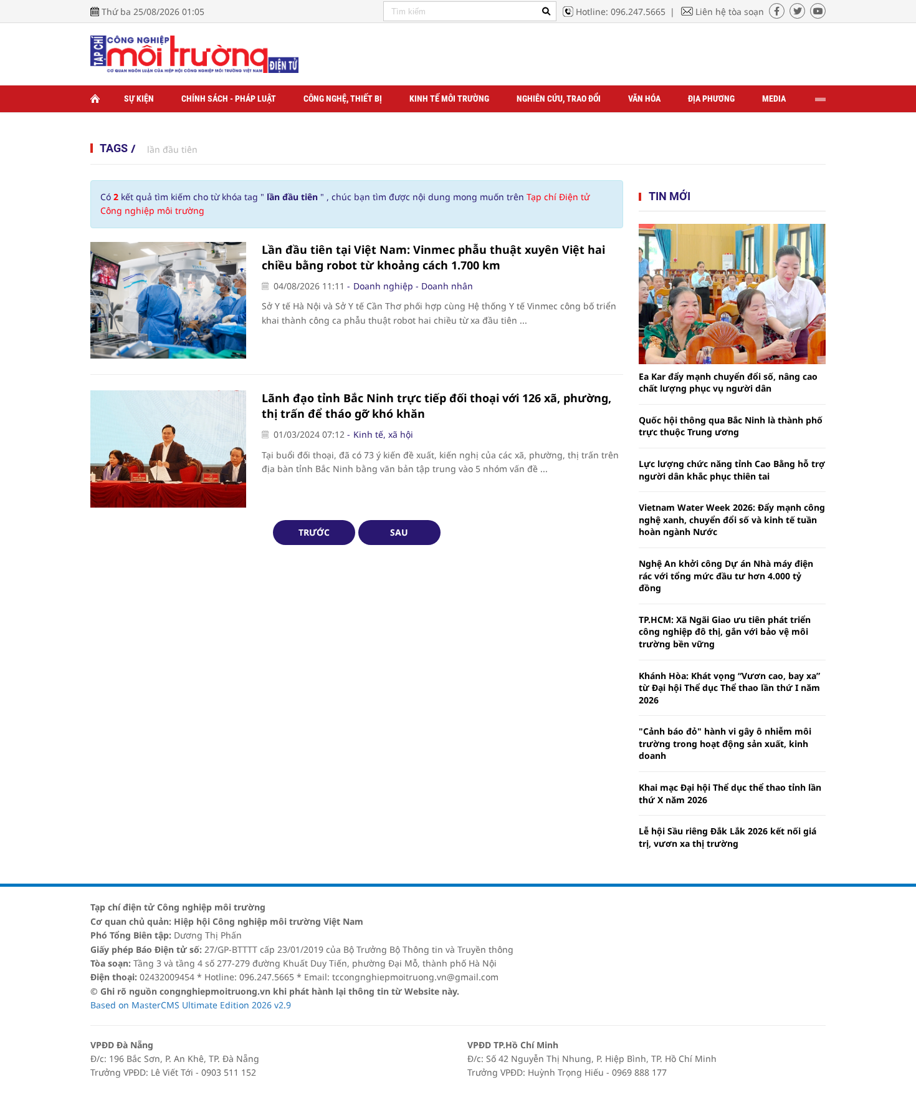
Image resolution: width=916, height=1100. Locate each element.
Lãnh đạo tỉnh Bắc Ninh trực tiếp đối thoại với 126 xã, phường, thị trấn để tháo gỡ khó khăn (436, 405)
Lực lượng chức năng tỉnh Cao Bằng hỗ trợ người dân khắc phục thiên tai (732, 470)
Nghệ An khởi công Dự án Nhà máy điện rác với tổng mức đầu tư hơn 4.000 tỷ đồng (726, 575)
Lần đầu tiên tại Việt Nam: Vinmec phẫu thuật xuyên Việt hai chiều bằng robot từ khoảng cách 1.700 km (433, 257)
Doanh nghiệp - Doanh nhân (413, 286)
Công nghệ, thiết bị (342, 99)
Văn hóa (644, 99)
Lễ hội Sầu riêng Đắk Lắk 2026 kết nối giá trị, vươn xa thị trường (727, 837)
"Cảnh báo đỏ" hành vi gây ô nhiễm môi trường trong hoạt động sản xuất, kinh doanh (725, 743)
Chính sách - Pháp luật (228, 99)
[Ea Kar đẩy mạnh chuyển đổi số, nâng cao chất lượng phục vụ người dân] (732, 294)
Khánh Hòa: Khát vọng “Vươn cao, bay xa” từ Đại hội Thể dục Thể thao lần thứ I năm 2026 (729, 688)
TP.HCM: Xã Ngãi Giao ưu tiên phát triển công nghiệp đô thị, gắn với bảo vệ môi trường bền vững (725, 632)
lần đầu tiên (172, 149)
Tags (114, 148)
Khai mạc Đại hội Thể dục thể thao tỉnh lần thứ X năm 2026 (730, 793)
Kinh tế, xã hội (383, 434)
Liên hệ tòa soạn (729, 11)
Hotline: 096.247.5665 (621, 11)
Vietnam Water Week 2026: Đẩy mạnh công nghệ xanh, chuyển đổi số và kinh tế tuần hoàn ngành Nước (732, 519)
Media (774, 99)
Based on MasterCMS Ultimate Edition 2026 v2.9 (190, 1005)
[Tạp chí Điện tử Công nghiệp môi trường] (194, 53)
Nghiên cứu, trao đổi (559, 99)
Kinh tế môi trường (449, 99)
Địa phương (711, 99)
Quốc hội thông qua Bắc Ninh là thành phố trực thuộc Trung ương (731, 426)
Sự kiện (139, 99)
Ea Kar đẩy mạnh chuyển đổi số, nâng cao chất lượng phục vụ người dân (728, 382)
